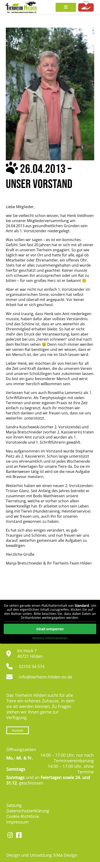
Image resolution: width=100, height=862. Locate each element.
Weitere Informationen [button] (50, 638)
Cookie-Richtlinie (22, 816)
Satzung (14, 805)
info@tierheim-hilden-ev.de (45, 677)
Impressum (17, 822)
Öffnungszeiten (21, 749)
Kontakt (17, 730)
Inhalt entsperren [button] (50, 629)
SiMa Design (65, 855)
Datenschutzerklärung (27, 811)
